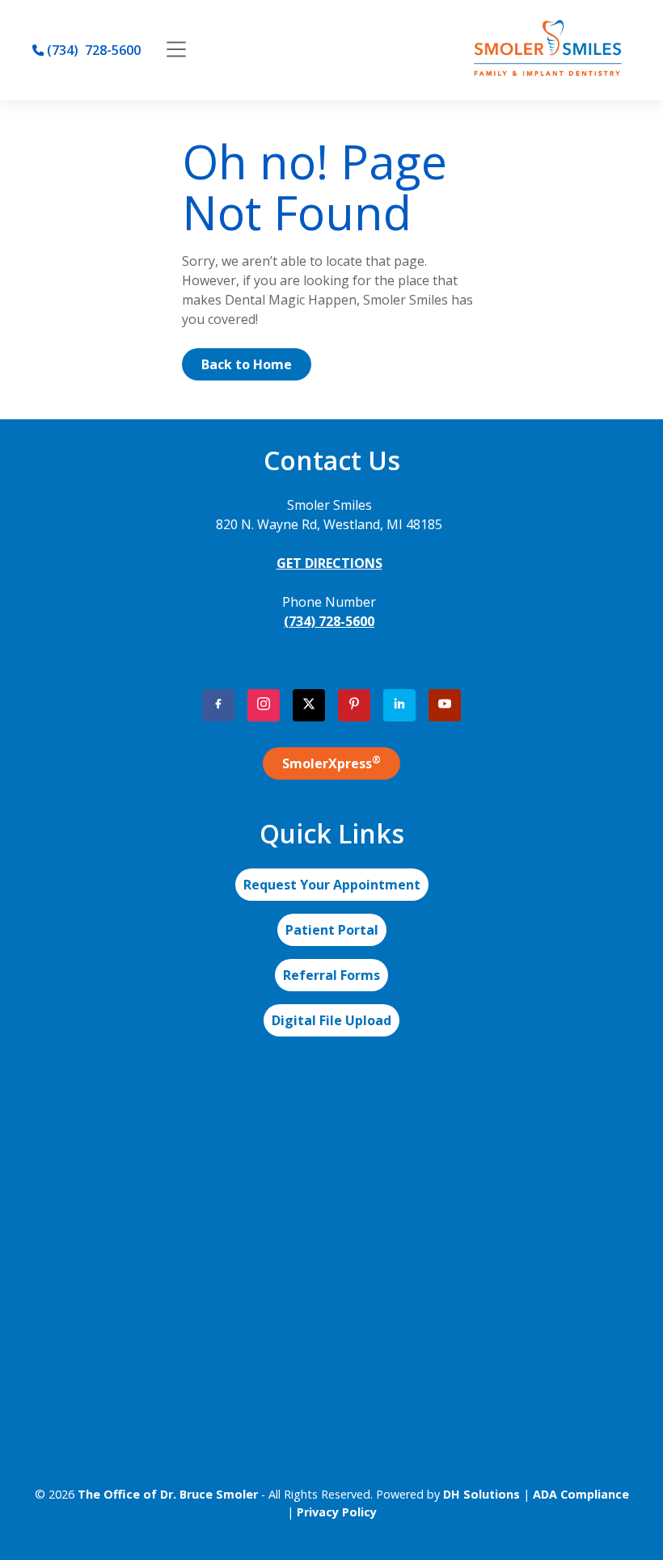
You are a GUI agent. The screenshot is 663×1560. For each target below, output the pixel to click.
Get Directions (329, 563)
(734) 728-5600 (329, 621)
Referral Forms (331, 975)
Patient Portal (331, 930)
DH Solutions (481, 1494)
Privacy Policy (337, 1512)
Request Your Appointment (331, 885)
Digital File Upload (331, 1020)
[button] (176, 50)
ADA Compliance (581, 1494)
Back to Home (246, 364)
